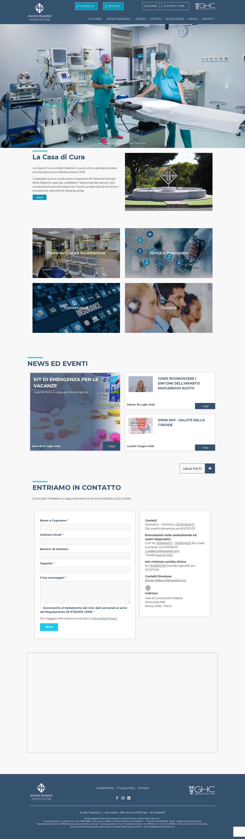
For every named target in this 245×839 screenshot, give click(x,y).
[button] (18, 86)
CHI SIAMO (95, 18)
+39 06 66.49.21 (184, 524)
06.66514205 (183, 543)
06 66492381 (158, 565)
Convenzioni (76, 308)
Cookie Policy (105, 788)
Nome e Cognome (53, 520)
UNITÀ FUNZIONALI (118, 18)
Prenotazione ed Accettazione (76, 253)
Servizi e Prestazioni (169, 253)
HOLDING (151, 6)
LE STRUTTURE (173, 6)
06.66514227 (164, 543)
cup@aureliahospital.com (162, 551)
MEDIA (192, 18)
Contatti (169, 308)
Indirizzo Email (50, 534)
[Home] (203, 6)
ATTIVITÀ (155, 18)
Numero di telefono (54, 549)
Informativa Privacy (104, 618)
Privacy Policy (126, 788)
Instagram (123, 798)
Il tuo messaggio (52, 577)
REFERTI (114, 6)
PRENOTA (87, 6)
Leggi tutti (197, 468)
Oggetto (46, 563)
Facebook (117, 798)
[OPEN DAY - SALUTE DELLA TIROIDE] (140, 432)
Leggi (111, 446)
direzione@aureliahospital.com (165, 580)
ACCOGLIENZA (175, 18)
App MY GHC (164, 555)
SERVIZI (141, 18)
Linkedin (128, 798)
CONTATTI (208, 18)
